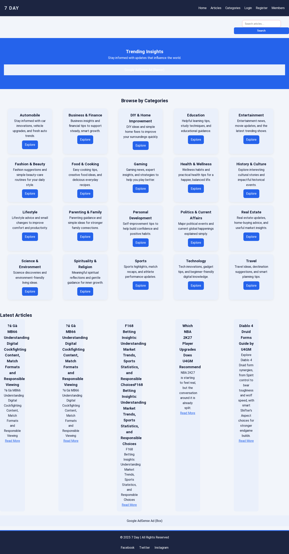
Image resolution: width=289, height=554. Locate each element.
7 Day (11, 8)
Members (278, 8)
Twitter (144, 547)
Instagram (161, 547)
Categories (232, 8)
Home (202, 8)
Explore (30, 145)
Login (248, 8)
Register (262, 8)
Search (261, 30)
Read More (12, 441)
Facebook (127, 547)
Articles (216, 8)
